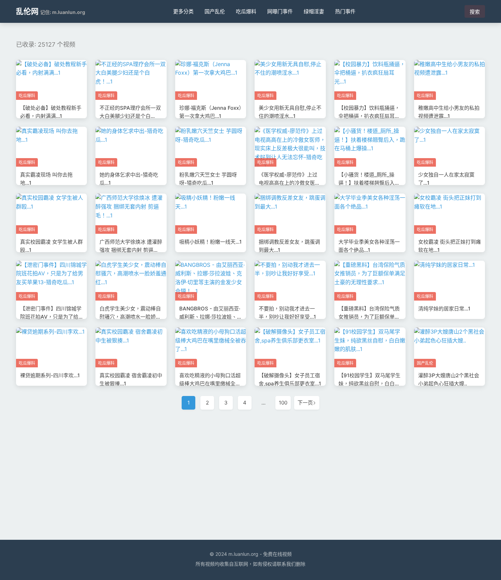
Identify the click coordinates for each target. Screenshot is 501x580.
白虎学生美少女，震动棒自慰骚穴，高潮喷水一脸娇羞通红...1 (130, 316)
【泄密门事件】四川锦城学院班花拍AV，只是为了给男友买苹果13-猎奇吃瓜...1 (50, 316)
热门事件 (345, 11)
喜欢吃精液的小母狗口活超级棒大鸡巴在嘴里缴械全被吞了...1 (210, 383)
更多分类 (183, 11)
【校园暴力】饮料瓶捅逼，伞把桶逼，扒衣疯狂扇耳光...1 (369, 116)
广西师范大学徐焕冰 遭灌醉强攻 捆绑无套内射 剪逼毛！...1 (131, 250)
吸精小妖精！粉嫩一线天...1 (210, 242)
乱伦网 (27, 11)
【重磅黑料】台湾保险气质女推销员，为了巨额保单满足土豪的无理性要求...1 (369, 316)
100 (283, 402)
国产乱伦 (214, 11)
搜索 (475, 12)
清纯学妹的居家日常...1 (444, 308)
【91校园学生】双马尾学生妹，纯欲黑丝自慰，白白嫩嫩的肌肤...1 (369, 383)
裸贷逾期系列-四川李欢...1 (50, 375)
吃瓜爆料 (246, 11)
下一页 (305, 402)
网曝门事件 (280, 11)
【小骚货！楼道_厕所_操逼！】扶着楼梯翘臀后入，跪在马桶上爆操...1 (369, 182)
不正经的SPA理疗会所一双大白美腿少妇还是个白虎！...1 (130, 116)
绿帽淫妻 (314, 11)
